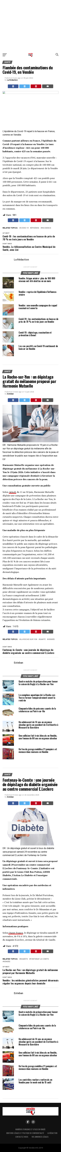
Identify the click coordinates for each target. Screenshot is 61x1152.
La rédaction (52, 1133)
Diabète (24, 959)
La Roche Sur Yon (28, 639)
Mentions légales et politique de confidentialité (25, 1133)
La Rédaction (12, 80)
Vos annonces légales (40, 1136)
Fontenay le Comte (39, 959)
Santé (43, 639)
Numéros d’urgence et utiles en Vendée (30, 1129)
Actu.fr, (12, 492)
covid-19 (24, 228)
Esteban (10, 394)
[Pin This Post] (36, 86)
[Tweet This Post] (24, 86)
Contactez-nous (21, 1136)
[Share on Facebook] (13, 86)
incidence (46, 228)
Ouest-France (15, 932)
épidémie (35, 228)
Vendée (51, 639)
